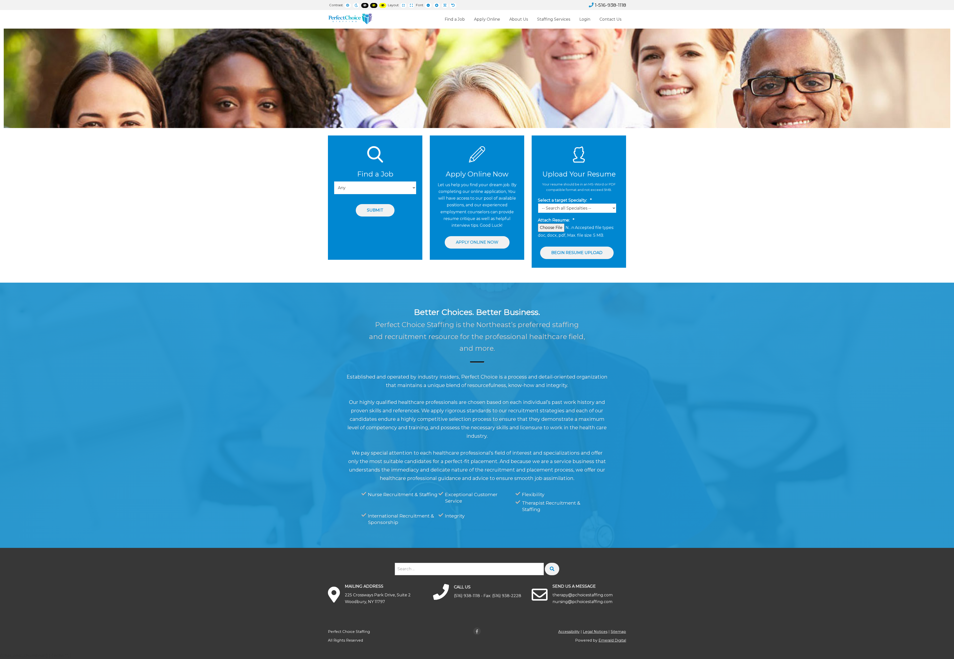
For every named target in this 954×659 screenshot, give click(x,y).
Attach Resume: (556, 220)
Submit (375, 210)
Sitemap (618, 631)
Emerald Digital (612, 640)
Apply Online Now (477, 242)
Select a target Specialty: (565, 200)
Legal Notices (595, 631)
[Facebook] (477, 631)
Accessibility (569, 631)
